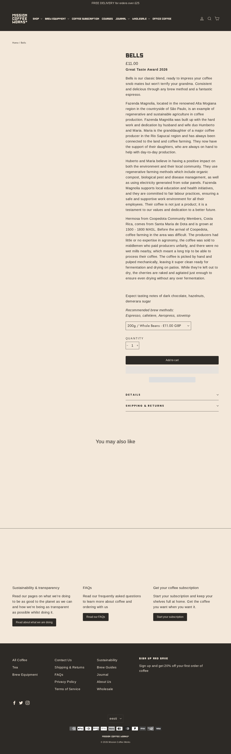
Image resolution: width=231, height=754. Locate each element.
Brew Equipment (56, 18)
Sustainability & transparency (36, 588)
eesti (113, 718)
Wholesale (139, 18)
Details (133, 395)
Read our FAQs (95, 616)
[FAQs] (115, 563)
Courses (107, 18)
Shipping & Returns (145, 406)
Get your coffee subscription (176, 588)
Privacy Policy (65, 682)
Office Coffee (162, 18)
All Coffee (19, 660)
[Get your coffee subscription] (186, 563)
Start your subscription (170, 616)
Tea (15, 667)
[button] (172, 370)
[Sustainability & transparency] (45, 563)
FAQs (87, 588)
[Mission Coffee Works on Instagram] (28, 702)
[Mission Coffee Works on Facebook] (14, 702)
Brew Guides (107, 667)
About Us (104, 682)
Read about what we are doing (34, 622)
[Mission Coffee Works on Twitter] (21, 702)
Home (15, 43)
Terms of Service (67, 689)
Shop (36, 18)
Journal (121, 18)
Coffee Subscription (85, 18)
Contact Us (63, 660)
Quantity (135, 338)
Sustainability (107, 660)
